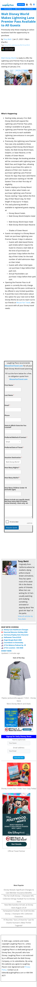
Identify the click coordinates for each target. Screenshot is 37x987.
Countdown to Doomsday (13, 643)
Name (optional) (18, 739)
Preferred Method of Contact (16, 437)
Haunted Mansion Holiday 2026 (15, 632)
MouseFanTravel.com (14, 366)
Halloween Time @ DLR (12, 637)
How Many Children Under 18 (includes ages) (16, 488)
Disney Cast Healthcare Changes (16, 630)
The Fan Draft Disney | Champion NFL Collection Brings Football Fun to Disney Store (19, 899)
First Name (9, 385)
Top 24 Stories (28, 9)
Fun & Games (8, 9)
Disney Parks (7, 45)
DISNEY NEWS (6, 651)
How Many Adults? (12, 478)
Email (7, 405)
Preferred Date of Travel (14, 447)
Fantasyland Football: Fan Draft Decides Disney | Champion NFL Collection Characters (19, 914)
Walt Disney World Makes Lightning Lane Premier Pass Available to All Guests (18, 19)
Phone (7, 415)
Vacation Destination (13, 457)
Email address (18, 747)
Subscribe (21, 4)
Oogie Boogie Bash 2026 (13, 640)
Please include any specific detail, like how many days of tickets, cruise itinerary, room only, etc (17, 501)
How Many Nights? (12, 468)
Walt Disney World (25, 45)
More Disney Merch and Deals (19, 704)
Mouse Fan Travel (23, 302)
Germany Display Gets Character (16, 635)
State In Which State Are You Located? (15, 426)
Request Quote (11, 527)
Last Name (9, 395)
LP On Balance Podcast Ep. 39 (15, 645)
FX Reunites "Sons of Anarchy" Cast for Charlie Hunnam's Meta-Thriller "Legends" (19, 923)
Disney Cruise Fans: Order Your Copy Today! (18, 788)
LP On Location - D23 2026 (13, 648)
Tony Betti (7, 39)
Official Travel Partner (16, 851)
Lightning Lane (15, 45)
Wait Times (18, 9)
